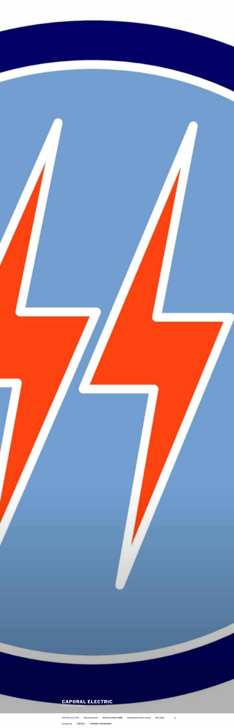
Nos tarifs (160, 718)
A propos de (67, 724)
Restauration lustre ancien (139, 718)
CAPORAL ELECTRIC (87, 701)
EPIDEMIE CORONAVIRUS (101, 724)
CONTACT (81, 724)
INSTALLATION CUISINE (113, 718)
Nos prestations (91, 718)
